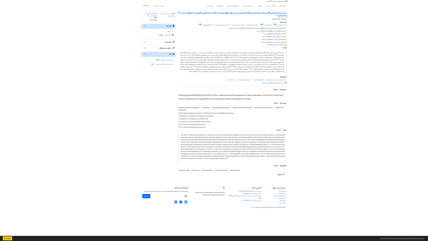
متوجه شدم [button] (7, 238)
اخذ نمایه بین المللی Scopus (249, 191)
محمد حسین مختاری (238, 24)
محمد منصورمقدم (281, 24)
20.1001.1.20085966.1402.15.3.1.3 (273, 83)
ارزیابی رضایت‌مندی (255, 193)
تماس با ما (210, 5)
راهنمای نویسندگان (233, 5)
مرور (260, 5)
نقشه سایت (282, 202)
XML (169, 31)
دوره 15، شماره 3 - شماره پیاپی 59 (150, 14)
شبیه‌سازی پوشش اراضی (244, 79)
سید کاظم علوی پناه (207, 24)
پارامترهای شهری (259, 79)
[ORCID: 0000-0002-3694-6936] (261, 24)
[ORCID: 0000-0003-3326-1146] (275, 24)
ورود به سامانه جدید (255, 200)
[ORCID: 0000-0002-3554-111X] (200, 24)
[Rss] (175, 202)
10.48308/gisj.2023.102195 (275, 44)
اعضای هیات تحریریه (280, 195)
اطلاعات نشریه (271, 5)
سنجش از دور (230, 79)
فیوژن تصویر (269, 79)
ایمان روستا (267, 24)
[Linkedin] (185, 202)
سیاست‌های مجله (249, 5)
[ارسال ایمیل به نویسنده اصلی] (263, 24)
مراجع (280, 174)
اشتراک (146, 196)
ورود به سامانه (159, 5)
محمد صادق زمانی (252, 24)
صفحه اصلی (282, 5)
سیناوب (252, 207)
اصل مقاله (165, 34)
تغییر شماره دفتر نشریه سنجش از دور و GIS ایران (246, 195)
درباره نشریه (282, 193)
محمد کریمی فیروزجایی (222, 24)
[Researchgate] (180, 202)
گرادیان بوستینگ (280, 79)
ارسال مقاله (220, 5)
